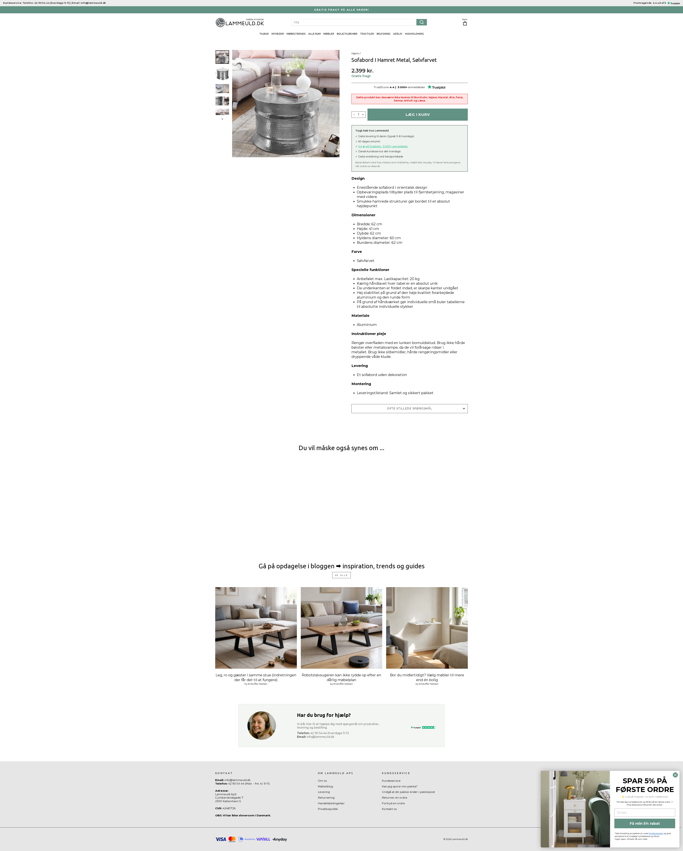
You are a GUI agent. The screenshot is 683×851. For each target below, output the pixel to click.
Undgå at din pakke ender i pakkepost (408, 792)
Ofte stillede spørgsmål (409, 408)
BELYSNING (383, 33)
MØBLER (328, 33)
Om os (322, 780)
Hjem (355, 53)
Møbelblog (325, 786)
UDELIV (397, 33)
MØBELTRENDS (296, 33)
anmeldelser (416, 87)
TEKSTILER (367, 33)
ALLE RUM (314, 33)
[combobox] (359, 22)
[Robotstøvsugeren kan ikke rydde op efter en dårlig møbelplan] (341, 628)
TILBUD (264, 33)
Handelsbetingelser (331, 803)
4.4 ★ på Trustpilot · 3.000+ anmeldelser (383, 146)
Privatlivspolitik (328, 809)
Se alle (341, 575)
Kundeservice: (12, 3)
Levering (324, 792)
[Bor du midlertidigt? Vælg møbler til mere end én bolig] (427, 628)
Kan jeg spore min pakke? (399, 786)
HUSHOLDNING (414, 33)
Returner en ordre (394, 797)
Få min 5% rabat (645, 823)
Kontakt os (389, 809)
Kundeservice (391, 780)
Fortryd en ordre (393, 803)
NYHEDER (277, 33)
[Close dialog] (675, 775)
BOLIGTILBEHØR (347, 33)
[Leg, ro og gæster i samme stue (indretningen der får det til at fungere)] (256, 628)
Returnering (326, 797)
